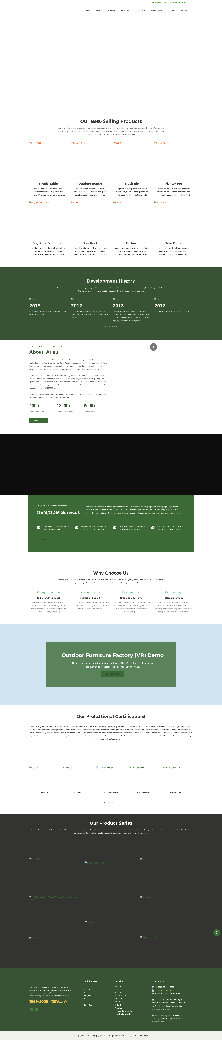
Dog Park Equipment (48, 243)
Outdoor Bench (90, 183)
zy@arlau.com (165, 990)
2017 (76, 305)
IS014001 (44, 792)
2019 (35, 305)
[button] (105, 326)
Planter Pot (173, 183)
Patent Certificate (178, 792)
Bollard (131, 243)
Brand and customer (131, 598)
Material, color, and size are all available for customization (93, 528)
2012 (160, 305)
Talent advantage (173, 598)
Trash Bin (132, 183)
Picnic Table (48, 183)
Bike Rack (90, 243)
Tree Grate (173, 243)
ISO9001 (77, 792)
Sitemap (144, 1035)
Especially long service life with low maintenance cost (56, 528)
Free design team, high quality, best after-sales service (132, 528)
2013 (118, 305)
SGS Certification (111, 792)
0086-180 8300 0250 (178, 3)
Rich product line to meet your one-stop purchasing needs (170, 528)
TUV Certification (144, 792)
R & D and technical (48, 598)
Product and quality (90, 598)
